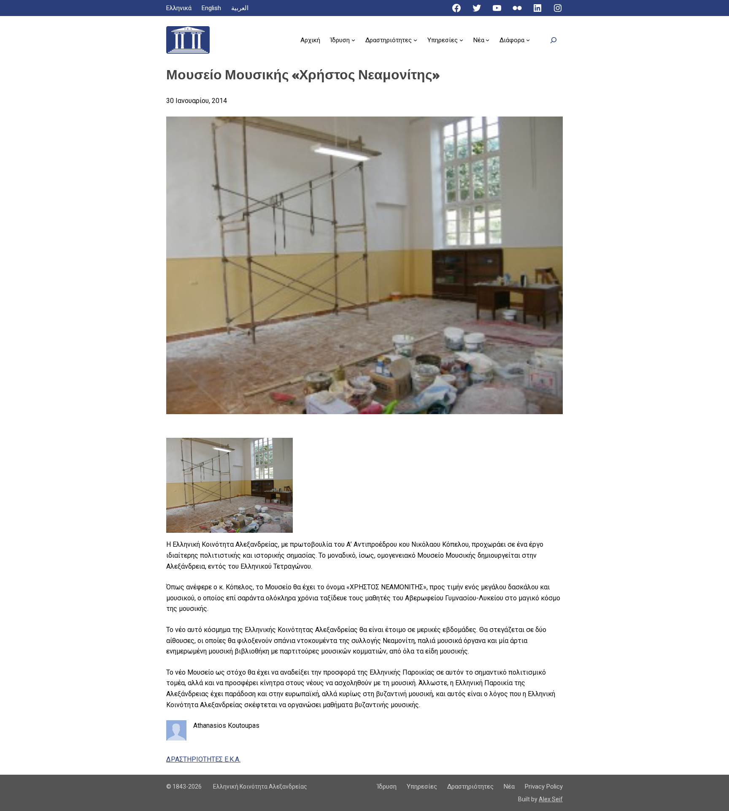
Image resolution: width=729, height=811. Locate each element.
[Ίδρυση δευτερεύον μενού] (353, 40)
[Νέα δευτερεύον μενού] (487, 40)
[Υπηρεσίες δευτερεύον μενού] (461, 40)
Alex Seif (551, 799)
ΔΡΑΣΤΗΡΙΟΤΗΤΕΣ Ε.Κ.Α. (203, 759)
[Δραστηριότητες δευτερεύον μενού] (415, 40)
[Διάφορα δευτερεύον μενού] (528, 40)
